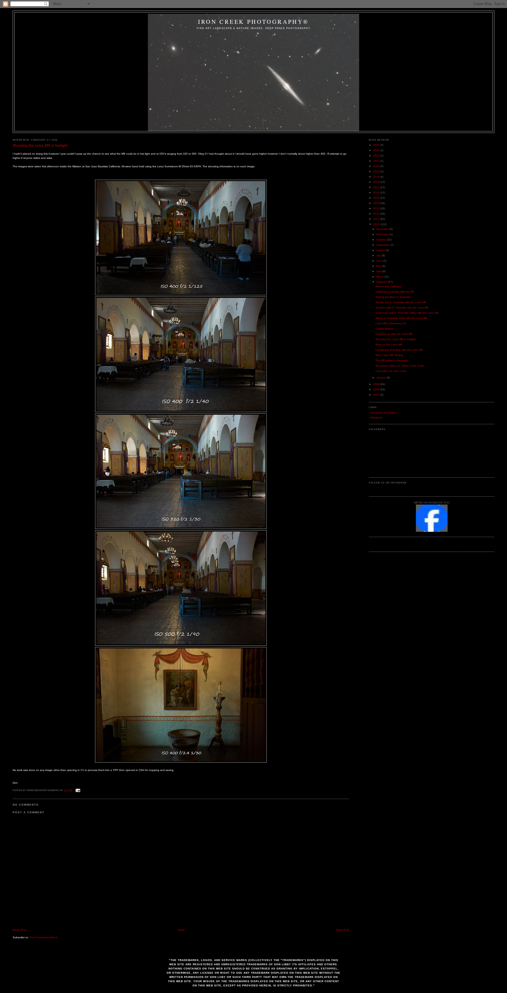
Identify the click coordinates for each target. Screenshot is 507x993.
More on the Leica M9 (388, 344)
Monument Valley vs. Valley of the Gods (399, 365)
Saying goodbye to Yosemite (393, 296)
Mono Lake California (388, 286)
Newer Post (20, 930)
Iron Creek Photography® (253, 21)
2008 (376, 389)
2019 (376, 176)
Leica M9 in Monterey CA (390, 323)
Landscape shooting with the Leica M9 (399, 349)
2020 (376, 171)
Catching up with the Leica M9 (393, 333)
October (381, 239)
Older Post (342, 930)
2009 (376, 384)
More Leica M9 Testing (389, 355)
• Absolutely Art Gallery (382, 412)
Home (181, 930)
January (381, 377)
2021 (376, 166)
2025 (376, 145)
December (382, 229)
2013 (376, 208)
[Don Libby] (432, 530)
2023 (376, 155)
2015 (376, 197)
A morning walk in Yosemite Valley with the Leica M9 (407, 312)
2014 (376, 203)
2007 (376, 394)
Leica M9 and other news (390, 371)
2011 (376, 219)
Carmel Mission (384, 328)
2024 (376, 150)
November (382, 234)
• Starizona (375, 417)
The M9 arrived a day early (391, 360)
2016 (376, 192)
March (380, 276)
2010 (376, 224)
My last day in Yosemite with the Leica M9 (400, 302)
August (381, 250)
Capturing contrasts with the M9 (394, 291)
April (379, 271)
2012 (376, 213)
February (382, 281)
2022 (376, 160)
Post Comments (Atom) (44, 937)
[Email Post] (77, 790)
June (379, 260)
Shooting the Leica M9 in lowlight (40, 145)
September (383, 244)
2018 (376, 182)
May (379, 266)
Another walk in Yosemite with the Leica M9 (401, 307)
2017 (376, 187)
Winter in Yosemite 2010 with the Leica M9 (401, 318)
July (379, 255)
